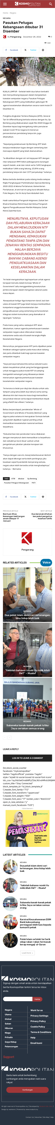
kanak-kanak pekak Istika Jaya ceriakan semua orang (27, 727)
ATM (13, 478)
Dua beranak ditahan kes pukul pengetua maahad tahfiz (42, 516)
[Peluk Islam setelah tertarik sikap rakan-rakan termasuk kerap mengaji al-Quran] (10, 940)
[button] (5, 4)
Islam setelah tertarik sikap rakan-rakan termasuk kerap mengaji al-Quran (35, 942)
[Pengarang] (5, 37)
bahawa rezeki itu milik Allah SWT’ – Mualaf (27, 672)
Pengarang (15, 37)
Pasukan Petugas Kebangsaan (16, 483)
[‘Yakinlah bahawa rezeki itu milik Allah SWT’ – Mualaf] (27, 650)
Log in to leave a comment (27, 758)
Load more (26, 953)
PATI (33, 483)
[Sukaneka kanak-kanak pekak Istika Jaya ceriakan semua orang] (27, 705)
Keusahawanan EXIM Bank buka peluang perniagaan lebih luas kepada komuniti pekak (35, 923)
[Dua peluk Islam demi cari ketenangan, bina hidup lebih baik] (27, 594)
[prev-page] (5, 738)
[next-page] (9, 738)
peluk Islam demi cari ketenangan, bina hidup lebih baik (27, 617)
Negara (13, 13)
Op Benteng (32, 478)
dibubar (21, 478)
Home (5, 13)
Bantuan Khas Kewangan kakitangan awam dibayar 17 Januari (14, 517)
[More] (43, 50)
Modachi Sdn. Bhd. (46, 1106)
